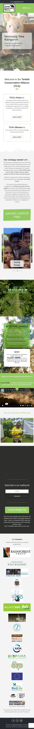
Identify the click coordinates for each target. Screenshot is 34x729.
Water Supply (10, 57)
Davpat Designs (17, 725)
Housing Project (10, 51)
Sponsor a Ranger (11, 49)
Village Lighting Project (13, 53)
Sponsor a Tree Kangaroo (13, 46)
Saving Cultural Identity (17, 262)
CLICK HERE (14, 358)
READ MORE (17, 117)
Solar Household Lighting (13, 55)
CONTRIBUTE (17, 509)
